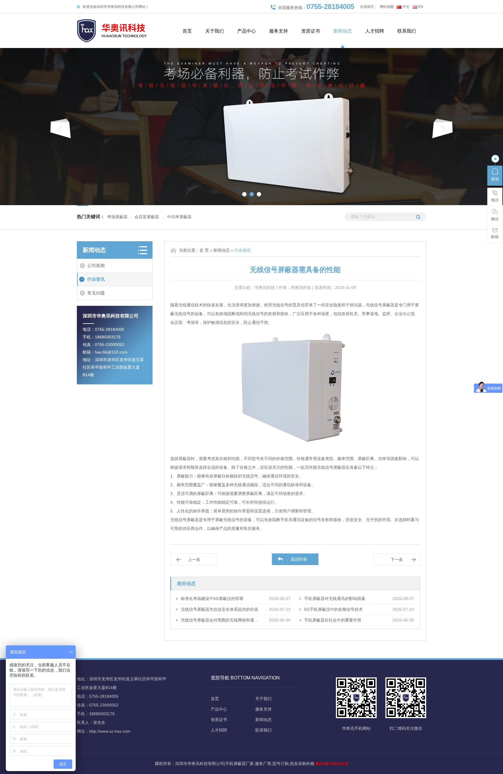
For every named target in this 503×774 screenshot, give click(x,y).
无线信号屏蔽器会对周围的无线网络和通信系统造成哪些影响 (221, 620)
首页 (187, 31)
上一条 (194, 559)
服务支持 (278, 31)
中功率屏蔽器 (179, 216)
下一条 (397, 559)
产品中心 (246, 31)
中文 (406, 7)
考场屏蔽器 (117, 216)
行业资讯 (96, 279)
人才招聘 (374, 31)
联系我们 (406, 31)
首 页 (204, 250)
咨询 (495, 179)
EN (420, 7)
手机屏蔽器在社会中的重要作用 (332, 620)
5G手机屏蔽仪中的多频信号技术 (333, 609)
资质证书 (310, 31)
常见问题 (96, 292)
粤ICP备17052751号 (332, 764)
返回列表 (299, 559)
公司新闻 (96, 265)
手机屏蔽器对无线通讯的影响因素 (334, 598)
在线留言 (367, 7)
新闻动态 (342, 31)
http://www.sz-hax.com (109, 731)
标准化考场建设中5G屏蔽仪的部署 (212, 598)
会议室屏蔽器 (146, 216)
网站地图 (387, 7)
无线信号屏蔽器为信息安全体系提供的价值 (219, 609)
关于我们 (214, 31)
